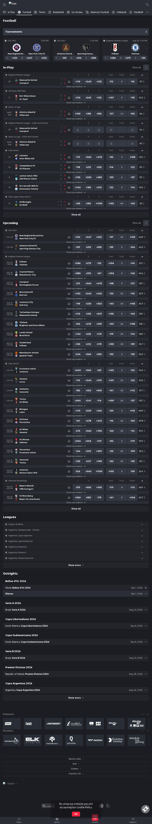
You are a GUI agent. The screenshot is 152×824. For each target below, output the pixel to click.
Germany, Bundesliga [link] (17, 481)
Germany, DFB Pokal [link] (17, 91)
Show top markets (74, 86)
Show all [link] (136, 67)
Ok (76, 814)
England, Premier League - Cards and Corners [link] (28, 123)
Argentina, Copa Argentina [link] (20, 535)
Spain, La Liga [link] (14, 107)
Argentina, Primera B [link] (17, 547)
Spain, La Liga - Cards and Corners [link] (23, 137)
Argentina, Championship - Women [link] (23, 530)
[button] (76, 75)
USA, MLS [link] (12, 230)
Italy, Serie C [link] (13, 150)
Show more (74, 565)
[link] (19, 5)
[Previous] (5, 48)
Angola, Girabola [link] (15, 524)
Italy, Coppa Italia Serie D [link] (19, 197)
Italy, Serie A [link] (13, 363)
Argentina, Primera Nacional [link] (20, 558)
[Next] (146, 48)
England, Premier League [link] (19, 75)
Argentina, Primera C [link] (17, 552)
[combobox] (10, 783)
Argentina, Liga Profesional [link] (20, 541)
